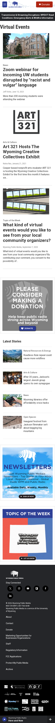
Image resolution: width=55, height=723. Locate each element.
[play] (4, 719)
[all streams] (51, 719)
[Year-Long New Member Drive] (27, 305)
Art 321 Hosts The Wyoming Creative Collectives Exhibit (21, 152)
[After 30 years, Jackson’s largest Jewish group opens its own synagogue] (12, 377)
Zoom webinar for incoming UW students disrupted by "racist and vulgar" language (26, 77)
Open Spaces (29, 417)
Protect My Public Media (17, 663)
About (9, 617)
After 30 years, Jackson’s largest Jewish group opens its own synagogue (36, 380)
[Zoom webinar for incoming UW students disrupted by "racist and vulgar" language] (26, 46)
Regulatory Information (16, 650)
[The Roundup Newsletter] (27, 472)
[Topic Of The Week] (27, 534)
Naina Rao (7, 163)
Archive (9, 669)
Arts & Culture (10, 142)
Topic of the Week (11, 220)
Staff (8, 644)
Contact (9, 623)
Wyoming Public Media (12, 247)
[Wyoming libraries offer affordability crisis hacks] (12, 400)
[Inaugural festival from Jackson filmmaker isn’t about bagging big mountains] (12, 422)
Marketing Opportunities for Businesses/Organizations (19, 637)
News (5, 65)
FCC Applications (13, 656)
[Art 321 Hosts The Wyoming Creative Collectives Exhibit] (26, 123)
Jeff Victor (7, 92)
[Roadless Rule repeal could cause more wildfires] (12, 356)
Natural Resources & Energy (37, 351)
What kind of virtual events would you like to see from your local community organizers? (27, 232)
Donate (46, 4)
